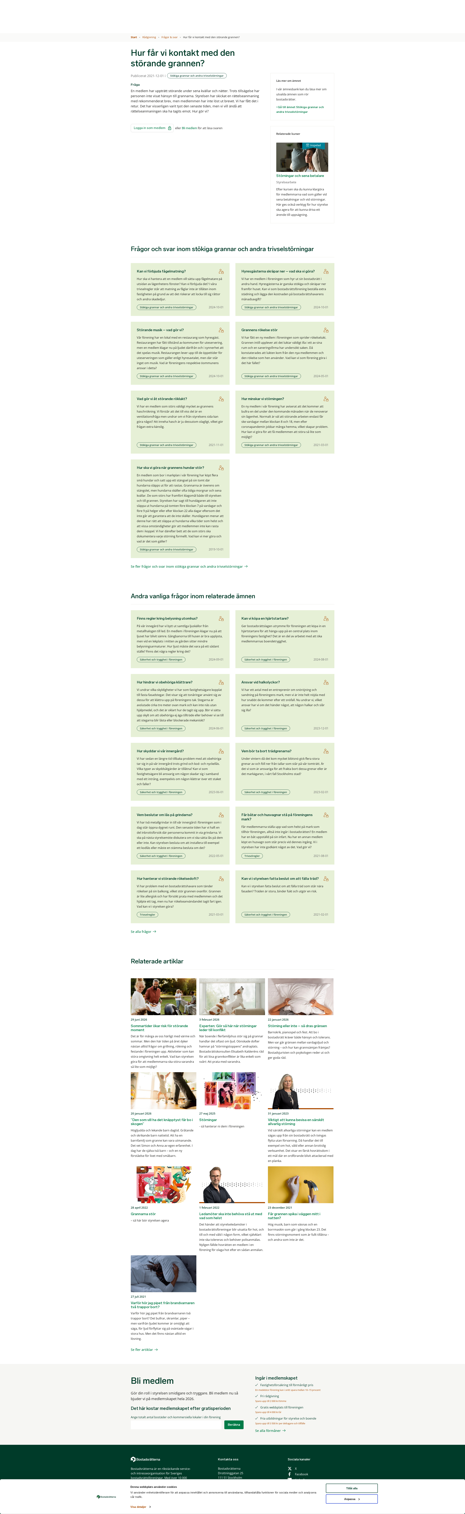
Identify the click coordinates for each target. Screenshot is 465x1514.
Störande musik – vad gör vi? (160, 330)
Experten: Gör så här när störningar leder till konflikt (228, 1028)
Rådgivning (149, 37)
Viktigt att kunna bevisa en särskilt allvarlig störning (296, 1122)
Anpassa (349, 1499)
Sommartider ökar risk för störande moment (159, 1028)
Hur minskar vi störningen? (262, 399)
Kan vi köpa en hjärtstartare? (265, 618)
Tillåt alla (351, 1488)
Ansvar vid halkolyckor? (260, 682)
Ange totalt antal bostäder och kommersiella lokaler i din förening (176, 1417)
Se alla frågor (141, 931)
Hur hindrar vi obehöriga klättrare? (165, 682)
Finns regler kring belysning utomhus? (167, 618)
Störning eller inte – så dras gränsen (297, 1026)
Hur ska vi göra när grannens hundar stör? (170, 467)
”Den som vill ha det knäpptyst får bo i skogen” (162, 1122)
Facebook (301, 1474)
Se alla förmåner (268, 1430)
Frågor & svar (169, 37)
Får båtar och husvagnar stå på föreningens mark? (277, 817)
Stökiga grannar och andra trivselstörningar (197, 75)
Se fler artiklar (142, 1349)
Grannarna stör (143, 1214)
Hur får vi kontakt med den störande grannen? (211, 37)
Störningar (208, 1120)
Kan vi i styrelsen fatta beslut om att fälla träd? (280, 878)
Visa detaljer (138, 1506)
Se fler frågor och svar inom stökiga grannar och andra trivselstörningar (187, 566)
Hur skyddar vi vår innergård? (160, 751)
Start (134, 37)
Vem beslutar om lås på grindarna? (165, 815)
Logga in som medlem (149, 128)
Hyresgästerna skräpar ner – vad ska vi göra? (278, 271)
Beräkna (234, 1425)
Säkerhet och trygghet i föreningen (161, 659)
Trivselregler (252, 856)
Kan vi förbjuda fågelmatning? (161, 271)
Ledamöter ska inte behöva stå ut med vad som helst (230, 1216)
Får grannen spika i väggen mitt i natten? (294, 1216)
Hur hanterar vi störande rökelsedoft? (168, 878)
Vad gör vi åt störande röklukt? (162, 399)
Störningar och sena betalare (300, 175)
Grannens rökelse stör (259, 330)
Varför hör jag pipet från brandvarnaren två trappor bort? (163, 1305)
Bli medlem (189, 128)
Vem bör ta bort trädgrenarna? (266, 751)
